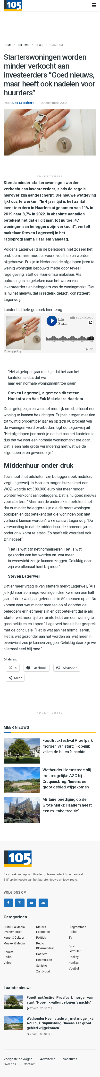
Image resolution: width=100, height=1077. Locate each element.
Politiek (41, 937)
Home (7, 45)
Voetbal (74, 968)
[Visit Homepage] (13, 5)
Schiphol (42, 965)
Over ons (10, 1064)
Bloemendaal (45, 948)
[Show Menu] (94, 5)
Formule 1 (75, 951)
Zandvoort (43, 971)
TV (70, 937)
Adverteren (47, 1059)
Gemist (8, 952)
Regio (39, 45)
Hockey (74, 957)
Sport (72, 946)
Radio (7, 957)
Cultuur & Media (14, 927)
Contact (29, 1064)
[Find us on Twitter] (20, 903)
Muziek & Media (14, 943)
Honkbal (74, 962)
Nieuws (23, 45)
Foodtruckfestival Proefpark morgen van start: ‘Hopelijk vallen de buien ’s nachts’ (67, 746)
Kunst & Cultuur (14, 937)
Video (7, 962)
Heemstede (44, 960)
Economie (43, 932)
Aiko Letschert (22, 103)
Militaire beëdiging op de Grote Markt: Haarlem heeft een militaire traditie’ (67, 805)
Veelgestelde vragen (18, 1059)
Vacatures (70, 1059)
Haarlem (56, 45)
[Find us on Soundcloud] (43, 903)
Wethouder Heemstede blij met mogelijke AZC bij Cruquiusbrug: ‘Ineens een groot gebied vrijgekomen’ (60, 1023)
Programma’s (77, 927)
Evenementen (13, 932)
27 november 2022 (54, 103)
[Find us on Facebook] (8, 903)
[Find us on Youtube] (31, 903)
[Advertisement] (50, 165)
